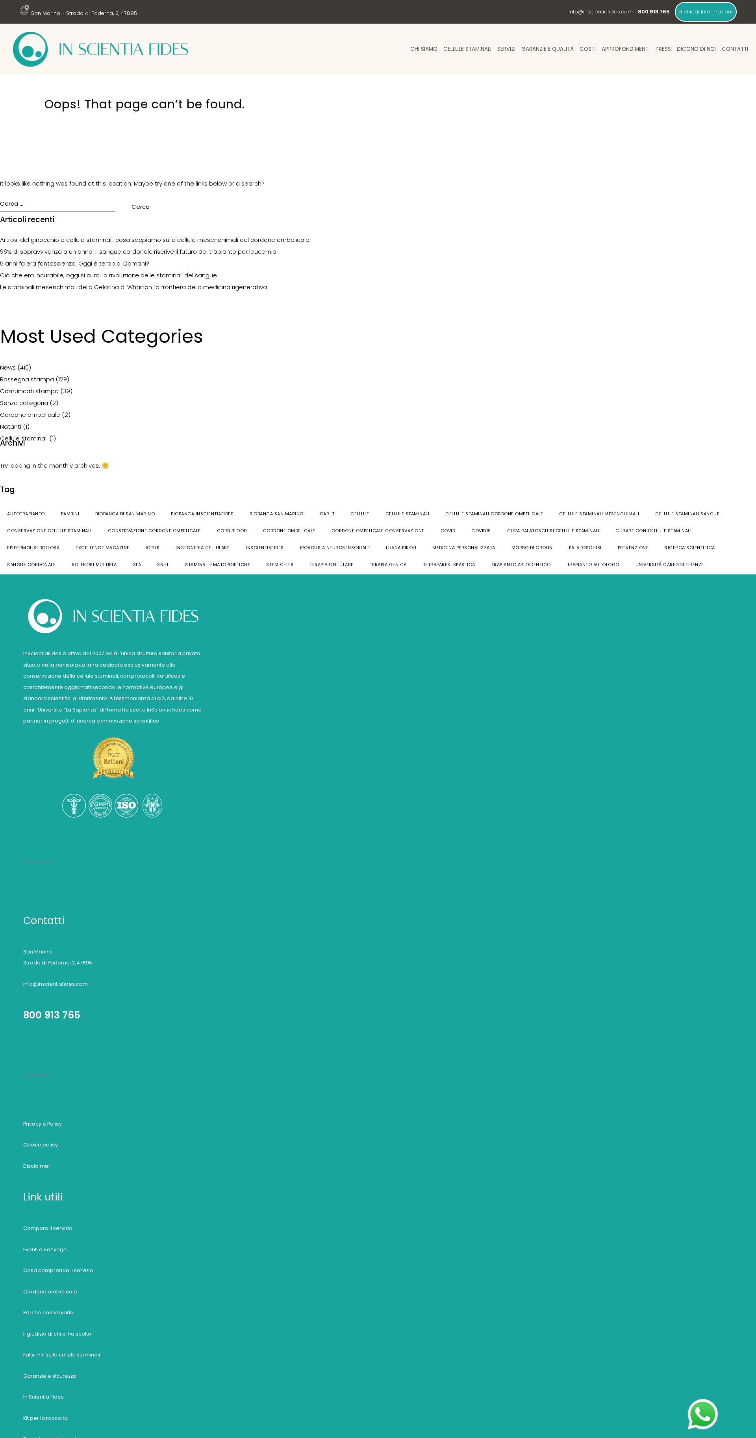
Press (663, 49)
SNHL (163, 564)
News (8, 367)
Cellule (359, 514)
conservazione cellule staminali (49, 531)
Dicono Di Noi (696, 49)
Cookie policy (40, 1144)
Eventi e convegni (45, 1249)
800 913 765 (51, 1015)
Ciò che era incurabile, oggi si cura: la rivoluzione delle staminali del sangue (108, 275)
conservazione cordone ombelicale (154, 531)
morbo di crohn (532, 547)
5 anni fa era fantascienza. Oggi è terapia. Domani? (74, 263)
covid (448, 531)
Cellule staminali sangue (687, 514)
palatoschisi (585, 547)
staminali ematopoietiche (217, 564)
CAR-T (327, 514)
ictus (153, 547)
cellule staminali (407, 514)
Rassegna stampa (27, 379)
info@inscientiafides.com (601, 11)
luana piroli (401, 547)
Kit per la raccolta (45, 1418)
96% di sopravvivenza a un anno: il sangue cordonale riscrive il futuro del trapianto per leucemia (138, 251)
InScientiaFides (265, 547)
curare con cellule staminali (653, 531)
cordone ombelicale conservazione (378, 531)
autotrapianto (26, 514)
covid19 (481, 531)
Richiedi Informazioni (705, 11)
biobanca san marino (277, 514)
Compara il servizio (47, 1228)
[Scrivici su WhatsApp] (703, 1402)
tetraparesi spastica (449, 564)
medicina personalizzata (463, 547)
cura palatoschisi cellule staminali (553, 531)
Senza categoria (24, 403)
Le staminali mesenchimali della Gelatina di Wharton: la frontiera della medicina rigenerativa (133, 287)
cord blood (232, 531)
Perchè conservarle (48, 1312)
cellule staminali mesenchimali (599, 514)
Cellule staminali (467, 49)
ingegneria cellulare (203, 547)
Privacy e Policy (42, 1123)
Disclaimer (36, 1166)
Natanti (10, 426)
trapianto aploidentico (521, 564)
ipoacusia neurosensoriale (335, 547)
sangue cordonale (31, 564)
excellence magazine (103, 547)
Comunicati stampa (29, 391)
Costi (588, 49)
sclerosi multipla (94, 564)
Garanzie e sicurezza (49, 1376)
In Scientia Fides (43, 1396)
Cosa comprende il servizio (58, 1270)
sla (137, 564)
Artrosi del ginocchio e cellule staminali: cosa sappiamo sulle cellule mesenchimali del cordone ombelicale (154, 240)
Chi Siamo (423, 49)
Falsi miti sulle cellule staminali (61, 1354)
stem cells (279, 564)
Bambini (70, 514)
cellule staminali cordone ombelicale (494, 514)
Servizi (506, 49)
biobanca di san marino (125, 514)
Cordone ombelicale (30, 415)
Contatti (735, 49)
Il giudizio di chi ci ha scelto (57, 1333)
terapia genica (388, 564)
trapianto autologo (593, 564)
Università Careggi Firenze (670, 564)
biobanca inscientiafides (202, 514)
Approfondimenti (626, 49)
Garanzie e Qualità (547, 49)
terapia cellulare (331, 564)
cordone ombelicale (289, 531)
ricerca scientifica (690, 547)
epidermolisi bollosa (33, 547)
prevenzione (633, 547)
